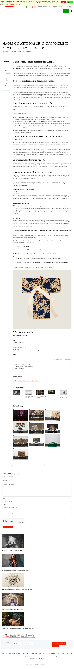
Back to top (6, 642)
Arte (36, 653)
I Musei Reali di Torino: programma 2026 (12, 609)
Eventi (28, 380)
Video (71, 653)
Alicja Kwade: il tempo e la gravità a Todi (30, 397)
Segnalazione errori (59, 656)
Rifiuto (63, 2)
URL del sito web (6, 510)
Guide (23, 653)
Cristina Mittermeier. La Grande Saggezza (64, 397)
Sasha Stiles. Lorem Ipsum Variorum (53, 395)
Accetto (70, 2)
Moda (15, 380)
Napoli (29, 656)
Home (3, 653)
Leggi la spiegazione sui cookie (13, 4)
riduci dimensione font (5, 75)
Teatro (66, 653)
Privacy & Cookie (16, 653)
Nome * (4, 498)
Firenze (14, 656)
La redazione (50, 656)
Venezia (19, 656)
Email (6, 85)
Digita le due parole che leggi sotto (10, 517)
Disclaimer (67, 656)
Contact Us (41, 658)
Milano (9, 656)
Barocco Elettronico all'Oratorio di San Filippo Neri (15, 570)
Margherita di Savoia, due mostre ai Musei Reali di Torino (17, 589)
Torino (19, 51)
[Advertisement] (37, 28)
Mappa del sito (33, 658)
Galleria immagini (6, 89)
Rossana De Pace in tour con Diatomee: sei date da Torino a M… (18, 628)
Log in (66, 11)
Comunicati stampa (41, 656)
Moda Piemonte (21, 380)
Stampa (6, 80)
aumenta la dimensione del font (7, 75)
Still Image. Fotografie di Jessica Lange (17, 397)
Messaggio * (5, 480)
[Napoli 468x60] (18, 637)
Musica (62, 653)
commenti (28, 51)
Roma (5, 656)
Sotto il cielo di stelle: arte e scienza (41, 397)
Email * (4, 504)
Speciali (27, 653)
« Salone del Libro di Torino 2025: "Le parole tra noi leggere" (32, 465)
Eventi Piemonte (35, 380)
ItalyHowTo (8, 653)
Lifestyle (45, 653)
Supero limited (35, 664)
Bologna (25, 656)
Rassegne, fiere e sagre (53, 653)
